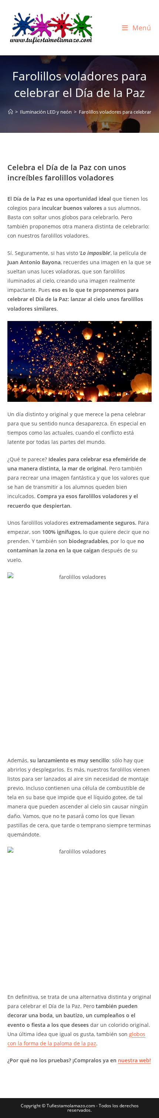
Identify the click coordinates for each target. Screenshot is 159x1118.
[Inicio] (10, 111)
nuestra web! (134, 1060)
